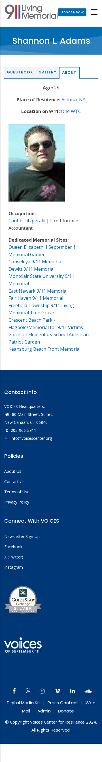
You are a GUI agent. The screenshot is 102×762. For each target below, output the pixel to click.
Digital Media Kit (23, 703)
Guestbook (20, 72)
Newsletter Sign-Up (22, 536)
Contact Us (14, 481)
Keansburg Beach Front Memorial (44, 349)
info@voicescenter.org (31, 438)
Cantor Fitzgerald (26, 220)
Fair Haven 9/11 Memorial (35, 298)
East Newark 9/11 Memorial (37, 291)
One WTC (71, 111)
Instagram (13, 567)
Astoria (69, 99)
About (69, 72)
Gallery (47, 72)
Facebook (13, 546)
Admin (44, 711)
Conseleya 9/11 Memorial (35, 261)
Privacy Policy (16, 502)
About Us (12, 471)
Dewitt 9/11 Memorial (31, 269)
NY (82, 99)
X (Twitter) (13, 557)
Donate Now (72, 12)
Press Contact (63, 703)
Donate (66, 711)
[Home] (31, 12)
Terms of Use (16, 491)
